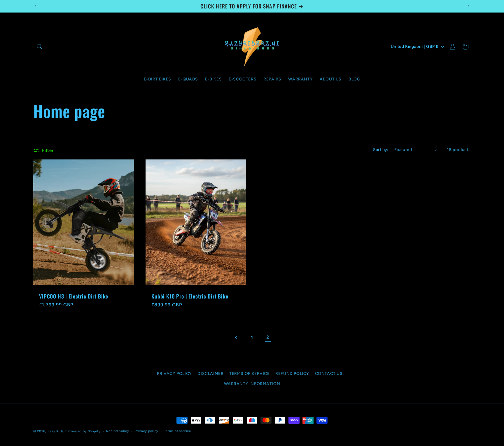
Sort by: (380, 149)
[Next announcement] (468, 6)
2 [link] (267, 337)
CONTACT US (329, 373)
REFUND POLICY (292, 373)
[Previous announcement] (35, 6)
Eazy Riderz (57, 431)
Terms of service (177, 431)
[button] (39, 46)
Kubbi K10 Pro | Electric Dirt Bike (189, 296)
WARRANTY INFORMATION (252, 383)
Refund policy (117, 431)
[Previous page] (236, 337)
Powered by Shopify (84, 431)
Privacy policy (146, 431)
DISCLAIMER (210, 373)
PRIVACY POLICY (174, 373)
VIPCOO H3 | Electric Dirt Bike (73, 296)
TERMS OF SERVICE (249, 373)
